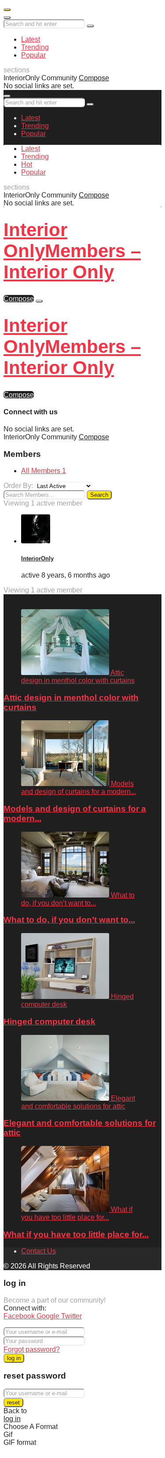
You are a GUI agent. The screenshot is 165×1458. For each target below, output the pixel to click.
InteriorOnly (37, 558)
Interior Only (72, 250)
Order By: (18, 485)
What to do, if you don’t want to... (69, 919)
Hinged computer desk (49, 1021)
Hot (26, 164)
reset (13, 1402)
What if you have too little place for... (76, 1234)
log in (14, 1358)
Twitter (71, 1316)
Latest (30, 39)
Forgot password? (32, 1349)
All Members (43, 470)
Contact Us (38, 1251)
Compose (94, 78)
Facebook (20, 1316)
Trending (35, 47)
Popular (33, 55)
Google (49, 1316)
